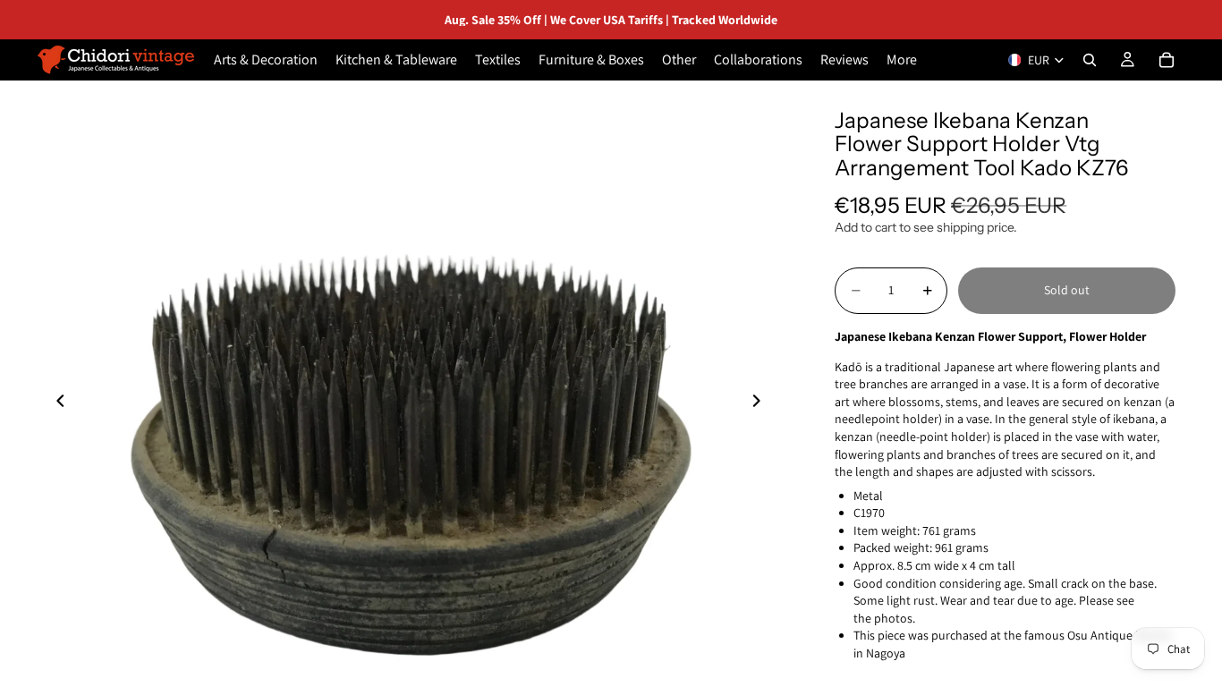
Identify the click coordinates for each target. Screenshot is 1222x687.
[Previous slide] (55, 403)
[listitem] (902, 60)
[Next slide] (761, 403)
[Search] (1089, 60)
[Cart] (1166, 60)
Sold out (1067, 290)
